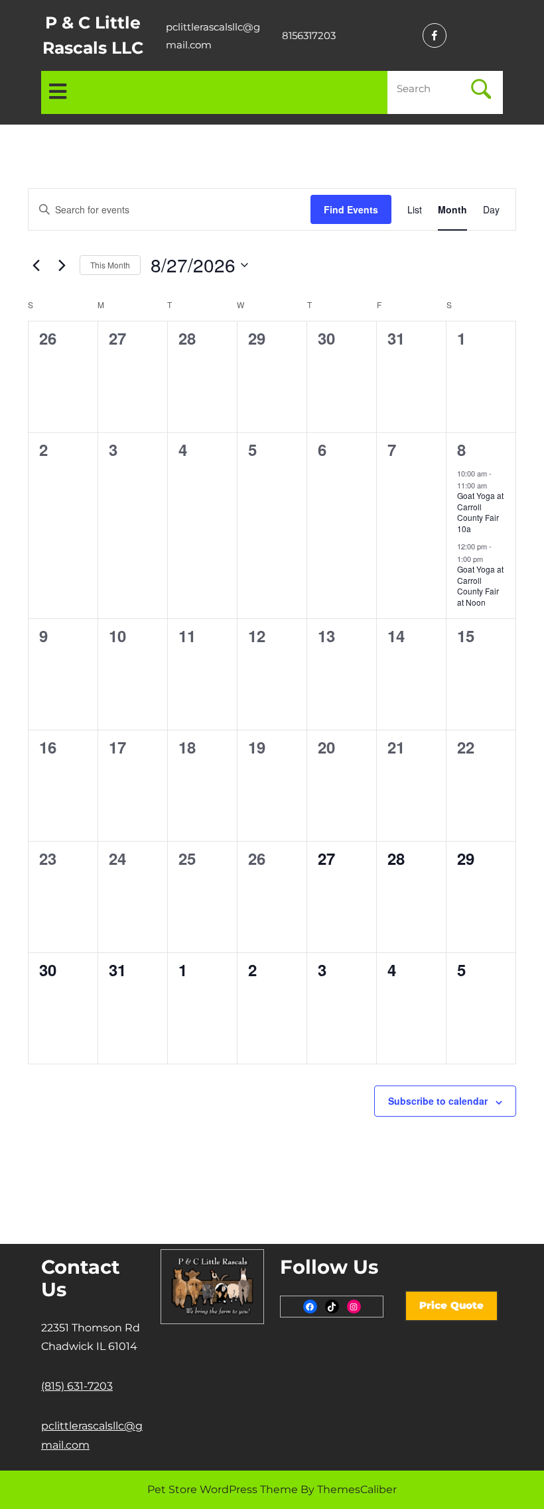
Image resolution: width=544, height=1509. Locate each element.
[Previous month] (36, 265)
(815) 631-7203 (77, 1386)
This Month (110, 264)
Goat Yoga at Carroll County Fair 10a (480, 512)
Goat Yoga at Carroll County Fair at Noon (480, 585)
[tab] (57, 92)
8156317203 (309, 35)
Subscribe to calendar (438, 1100)
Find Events (351, 209)
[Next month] (62, 265)
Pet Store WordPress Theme (222, 1489)
